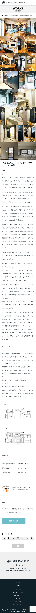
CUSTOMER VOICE (18, 592)
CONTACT (18, 602)
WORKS (18, 586)
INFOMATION (18, 595)
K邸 (28, 177)
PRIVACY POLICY (18, 605)
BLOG (18, 598)
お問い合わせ (10, 521)
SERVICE (18, 589)
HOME (18, 582)
